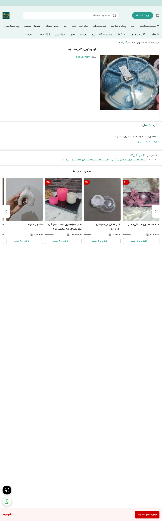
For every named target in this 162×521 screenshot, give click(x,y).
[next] (6, 211)
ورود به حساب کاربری (147, 142)
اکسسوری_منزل (71, 160)
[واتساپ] (7, 501)
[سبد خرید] (157, 15)
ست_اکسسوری (90, 160)
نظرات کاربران (150, 125)
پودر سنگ (105, 160)
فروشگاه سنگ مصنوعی (148, 42)
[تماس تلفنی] (7, 490)
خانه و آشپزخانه (126, 42)
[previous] (156, 211)
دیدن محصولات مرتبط (147, 514)
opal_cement (83, 57)
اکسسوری (134, 160)
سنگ (143, 160)
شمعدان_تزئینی (119, 160)
